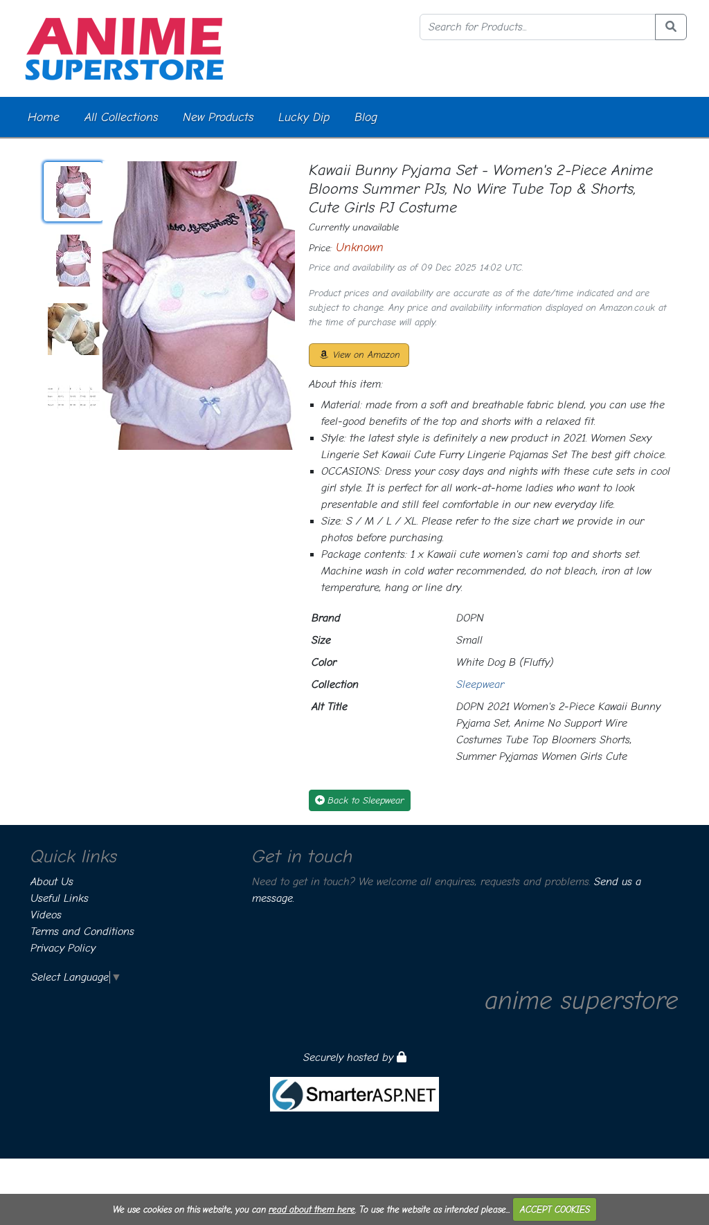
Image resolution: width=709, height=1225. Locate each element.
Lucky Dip (304, 117)
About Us (51, 881)
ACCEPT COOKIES (555, 1209)
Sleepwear (480, 684)
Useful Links (59, 898)
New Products (218, 117)
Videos (46, 915)
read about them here (312, 1209)
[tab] (73, 191)
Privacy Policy (63, 948)
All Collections (121, 117)
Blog (365, 117)
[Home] (124, 48)
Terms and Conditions (82, 931)
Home (44, 117)
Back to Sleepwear (365, 800)
